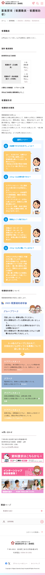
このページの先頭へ (32, 532)
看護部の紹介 (8, 511)
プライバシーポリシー (20, 563)
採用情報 (12, 21)
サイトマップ (35, 563)
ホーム (4, 21)
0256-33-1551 (26, 552)
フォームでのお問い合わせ (10, 447)
